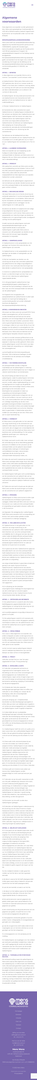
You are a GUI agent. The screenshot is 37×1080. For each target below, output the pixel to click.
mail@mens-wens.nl (18, 1043)
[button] (32, 4)
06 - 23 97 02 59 (18, 1045)
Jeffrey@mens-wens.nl (18, 1035)
